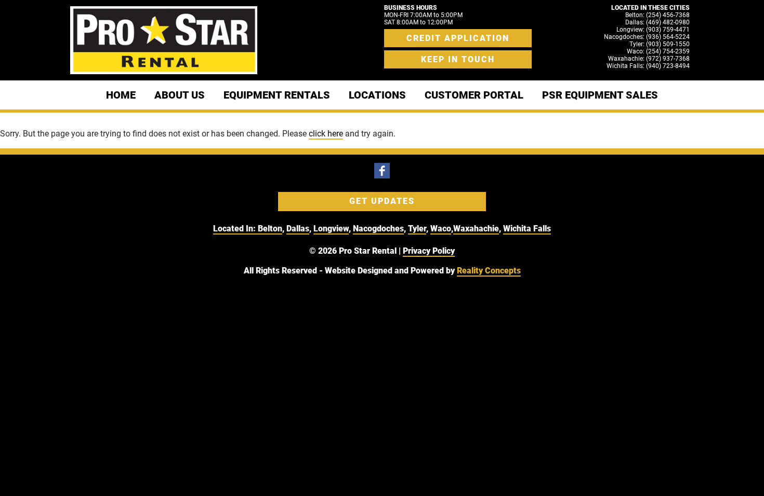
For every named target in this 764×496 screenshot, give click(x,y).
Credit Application (457, 38)
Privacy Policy (429, 251)
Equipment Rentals (276, 95)
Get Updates (382, 201)
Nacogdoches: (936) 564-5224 (647, 36)
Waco (440, 228)
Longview (331, 228)
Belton (270, 228)
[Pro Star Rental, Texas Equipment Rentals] (163, 40)
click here (326, 134)
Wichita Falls (527, 228)
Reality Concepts (489, 270)
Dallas (297, 228)
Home (121, 95)
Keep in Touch (458, 59)
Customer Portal (474, 95)
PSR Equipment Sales (600, 95)
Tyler (417, 228)
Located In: (235, 228)
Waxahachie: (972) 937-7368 (649, 58)
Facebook (382, 170)
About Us (179, 95)
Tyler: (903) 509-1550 (659, 44)
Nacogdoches (378, 228)
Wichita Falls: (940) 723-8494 (648, 66)
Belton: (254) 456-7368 (657, 15)
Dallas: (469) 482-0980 (657, 22)
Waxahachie (476, 228)
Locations (377, 95)
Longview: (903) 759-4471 (653, 29)
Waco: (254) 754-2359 (658, 51)
